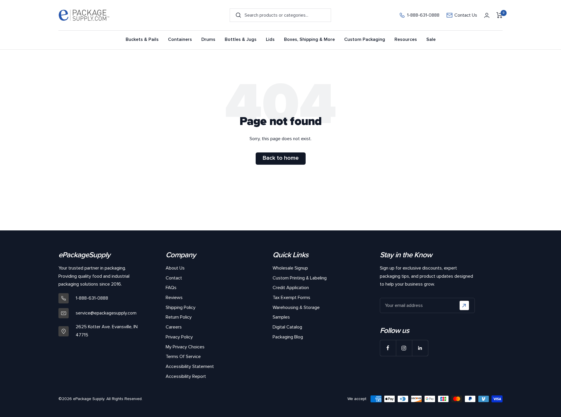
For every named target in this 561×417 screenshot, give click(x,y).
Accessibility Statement (190, 366)
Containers (180, 39)
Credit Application (291, 288)
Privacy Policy (179, 337)
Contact (174, 278)
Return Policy (179, 317)
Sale (431, 39)
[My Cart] (499, 15)
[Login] (486, 15)
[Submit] (464, 305)
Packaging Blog (288, 337)
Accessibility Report (186, 376)
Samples (281, 317)
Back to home (281, 157)
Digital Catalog (287, 327)
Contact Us (465, 15)
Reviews (174, 297)
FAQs (171, 288)
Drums (208, 39)
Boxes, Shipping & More (309, 39)
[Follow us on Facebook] (388, 348)
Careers (174, 327)
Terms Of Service (183, 356)
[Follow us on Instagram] (404, 348)
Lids (270, 39)
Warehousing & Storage (296, 307)
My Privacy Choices (185, 347)
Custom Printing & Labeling (300, 278)
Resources (405, 39)
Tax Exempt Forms (291, 297)
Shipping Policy (180, 307)
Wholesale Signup (290, 268)
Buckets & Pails (142, 39)
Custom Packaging (364, 39)
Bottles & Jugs (241, 39)
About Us (175, 268)
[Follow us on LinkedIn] (420, 348)
